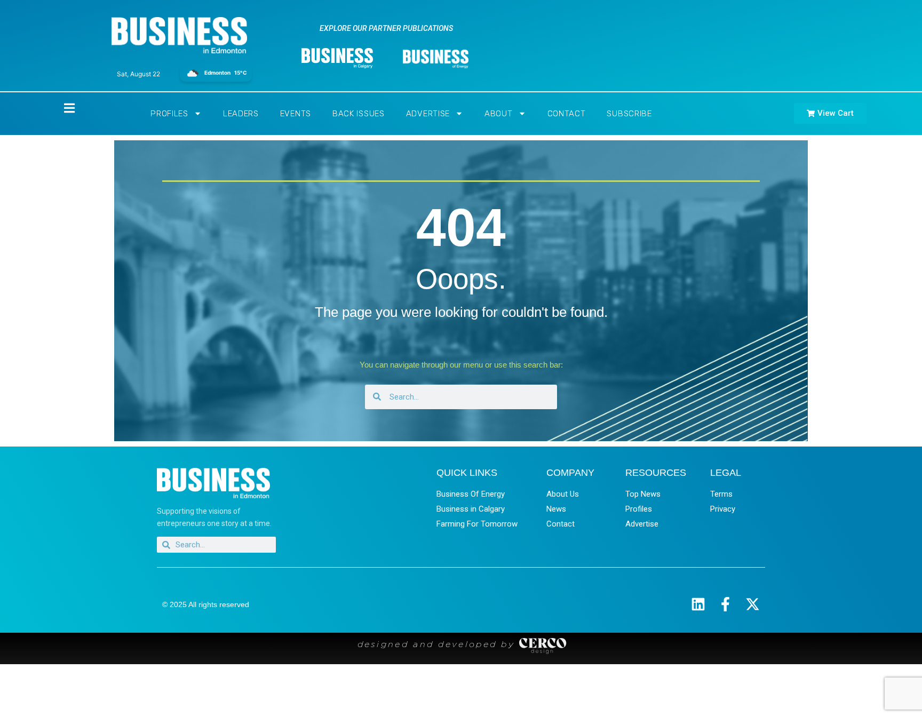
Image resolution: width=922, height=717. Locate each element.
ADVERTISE (428, 113)
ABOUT (498, 113)
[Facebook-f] (725, 604)
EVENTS (295, 113)
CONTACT (566, 113)
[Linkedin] (698, 604)
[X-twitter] (752, 604)
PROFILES (169, 113)
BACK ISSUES (358, 113)
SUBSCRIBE (629, 113)
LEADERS (241, 113)
